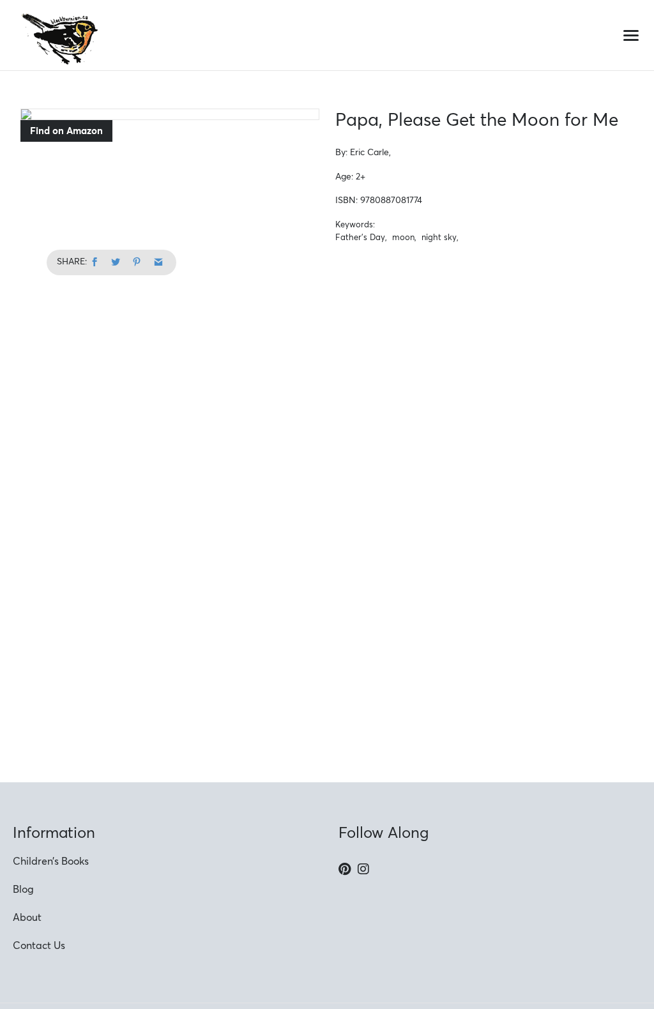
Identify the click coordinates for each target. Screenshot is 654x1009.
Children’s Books (51, 860)
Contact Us (39, 945)
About (27, 917)
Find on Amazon (66, 131)
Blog (23, 889)
